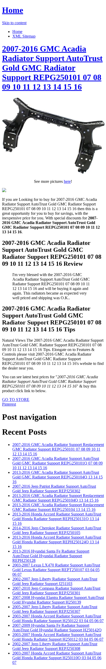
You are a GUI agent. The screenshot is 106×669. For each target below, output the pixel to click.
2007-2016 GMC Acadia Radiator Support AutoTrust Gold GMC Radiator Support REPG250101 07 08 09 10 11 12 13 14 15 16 (52, 67)
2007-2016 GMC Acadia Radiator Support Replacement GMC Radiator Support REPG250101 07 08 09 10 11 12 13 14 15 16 (58, 449)
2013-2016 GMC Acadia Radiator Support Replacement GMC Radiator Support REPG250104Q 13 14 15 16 (58, 497)
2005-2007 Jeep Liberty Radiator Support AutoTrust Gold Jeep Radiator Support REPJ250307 (54, 609)
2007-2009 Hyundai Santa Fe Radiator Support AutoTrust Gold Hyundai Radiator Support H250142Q (57, 627)
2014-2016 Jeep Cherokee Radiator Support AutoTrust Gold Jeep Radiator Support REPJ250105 (56, 530)
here (67, 181)
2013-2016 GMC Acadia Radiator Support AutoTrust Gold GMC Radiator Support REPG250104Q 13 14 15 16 (57, 477)
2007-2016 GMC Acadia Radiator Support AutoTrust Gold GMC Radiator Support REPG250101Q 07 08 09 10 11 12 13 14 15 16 (57, 463)
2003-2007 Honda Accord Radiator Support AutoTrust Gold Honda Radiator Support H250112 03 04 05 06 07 (57, 636)
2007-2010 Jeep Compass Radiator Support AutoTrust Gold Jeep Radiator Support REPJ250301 (56, 590)
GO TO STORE (15, 399)
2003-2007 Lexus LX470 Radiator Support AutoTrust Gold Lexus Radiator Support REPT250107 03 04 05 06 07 (56, 570)
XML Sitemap (24, 36)
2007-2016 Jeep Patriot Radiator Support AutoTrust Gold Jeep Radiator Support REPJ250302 (54, 488)
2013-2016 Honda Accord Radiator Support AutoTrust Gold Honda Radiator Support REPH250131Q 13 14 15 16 (56, 519)
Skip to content (14, 23)
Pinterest (9, 404)
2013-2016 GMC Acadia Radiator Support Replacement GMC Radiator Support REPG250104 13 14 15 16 (58, 507)
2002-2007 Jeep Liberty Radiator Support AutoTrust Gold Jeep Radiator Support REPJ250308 (54, 646)
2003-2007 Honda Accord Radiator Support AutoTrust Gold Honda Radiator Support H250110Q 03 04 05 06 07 (56, 658)
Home (12, 10)
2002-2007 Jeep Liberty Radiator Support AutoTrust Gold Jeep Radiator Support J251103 (54, 581)
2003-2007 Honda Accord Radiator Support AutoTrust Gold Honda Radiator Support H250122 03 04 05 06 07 (58, 618)
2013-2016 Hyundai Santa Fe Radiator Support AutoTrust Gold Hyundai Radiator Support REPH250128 (50, 556)
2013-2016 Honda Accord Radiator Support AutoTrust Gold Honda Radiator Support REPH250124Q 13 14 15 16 (56, 542)
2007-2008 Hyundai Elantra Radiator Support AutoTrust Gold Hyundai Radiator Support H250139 (58, 599)
